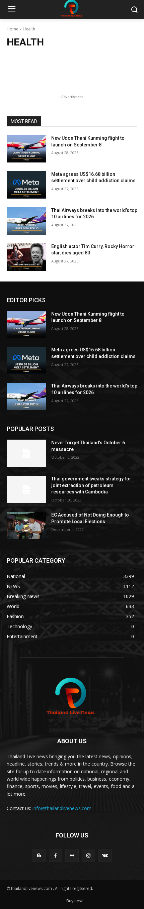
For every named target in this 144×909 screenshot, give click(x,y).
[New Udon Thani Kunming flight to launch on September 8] (26, 148)
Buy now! (74, 901)
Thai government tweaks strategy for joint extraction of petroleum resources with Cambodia (91, 485)
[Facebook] (55, 855)
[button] (134, 9)
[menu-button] (11, 10)
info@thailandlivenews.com (61, 808)
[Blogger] (39, 855)
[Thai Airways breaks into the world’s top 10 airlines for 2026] (26, 221)
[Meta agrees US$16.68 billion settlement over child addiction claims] (26, 185)
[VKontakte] (105, 855)
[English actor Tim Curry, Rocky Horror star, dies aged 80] (26, 257)
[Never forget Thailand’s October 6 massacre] (26, 453)
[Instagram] (88, 855)
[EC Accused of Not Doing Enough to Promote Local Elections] (26, 525)
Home (12, 29)
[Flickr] (71, 855)
